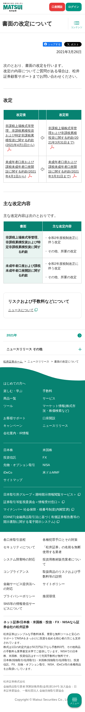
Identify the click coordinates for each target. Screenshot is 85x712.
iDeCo (7, 472)
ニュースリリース (55, 425)
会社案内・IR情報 (16, 433)
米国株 (47, 450)
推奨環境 (49, 596)
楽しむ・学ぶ (12, 391)
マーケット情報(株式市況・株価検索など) (59, 408)
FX (45, 457)
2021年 (12, 335)
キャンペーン (12, 425)
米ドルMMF (51, 472)
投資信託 (9, 457)
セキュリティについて (19, 547)
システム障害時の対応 (19, 559)
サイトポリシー (54, 584)
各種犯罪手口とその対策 (60, 539)
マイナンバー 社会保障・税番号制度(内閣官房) (36, 509)
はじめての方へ (14, 383)
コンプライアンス (16, 571)
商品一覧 (9, 398)
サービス (49, 398)
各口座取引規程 (14, 539)
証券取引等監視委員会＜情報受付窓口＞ (32, 502)
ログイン (73, 6)
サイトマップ (12, 480)
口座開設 (57, 6)
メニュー (74, 703)
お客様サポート (14, 418)
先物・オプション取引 (19, 465)
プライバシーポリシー (19, 596)
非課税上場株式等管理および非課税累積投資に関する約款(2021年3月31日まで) (63, 135)
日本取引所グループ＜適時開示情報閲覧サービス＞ (39, 494)
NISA (46, 465)
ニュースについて (21, 310)
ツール (8, 406)
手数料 (47, 391)
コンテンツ (76, 27)
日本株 (8, 450)
